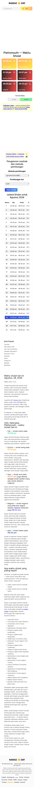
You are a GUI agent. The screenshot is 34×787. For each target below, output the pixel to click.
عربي (16, 777)
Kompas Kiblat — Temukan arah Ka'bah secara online (15, 155)
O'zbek (10, 780)
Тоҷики (4, 782)
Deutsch (22, 782)
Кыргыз (20, 780)
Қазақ (25, 780)
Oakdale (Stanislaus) (10, 351)
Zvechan (6, 344)
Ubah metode (11, 190)
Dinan (6, 358)
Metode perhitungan (17, 171)
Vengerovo (7, 360)
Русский (4, 780)
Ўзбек (15, 780)
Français (26, 777)
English (4, 777)
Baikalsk (6, 363)
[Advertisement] (17, 32)
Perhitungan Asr (17, 179)
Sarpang (6, 356)
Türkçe (21, 777)
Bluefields (7, 365)
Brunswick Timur (9, 353)
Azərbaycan (10, 777)
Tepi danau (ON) (9, 347)
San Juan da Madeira (10, 349)
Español (16, 782)
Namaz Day (17, 400)
